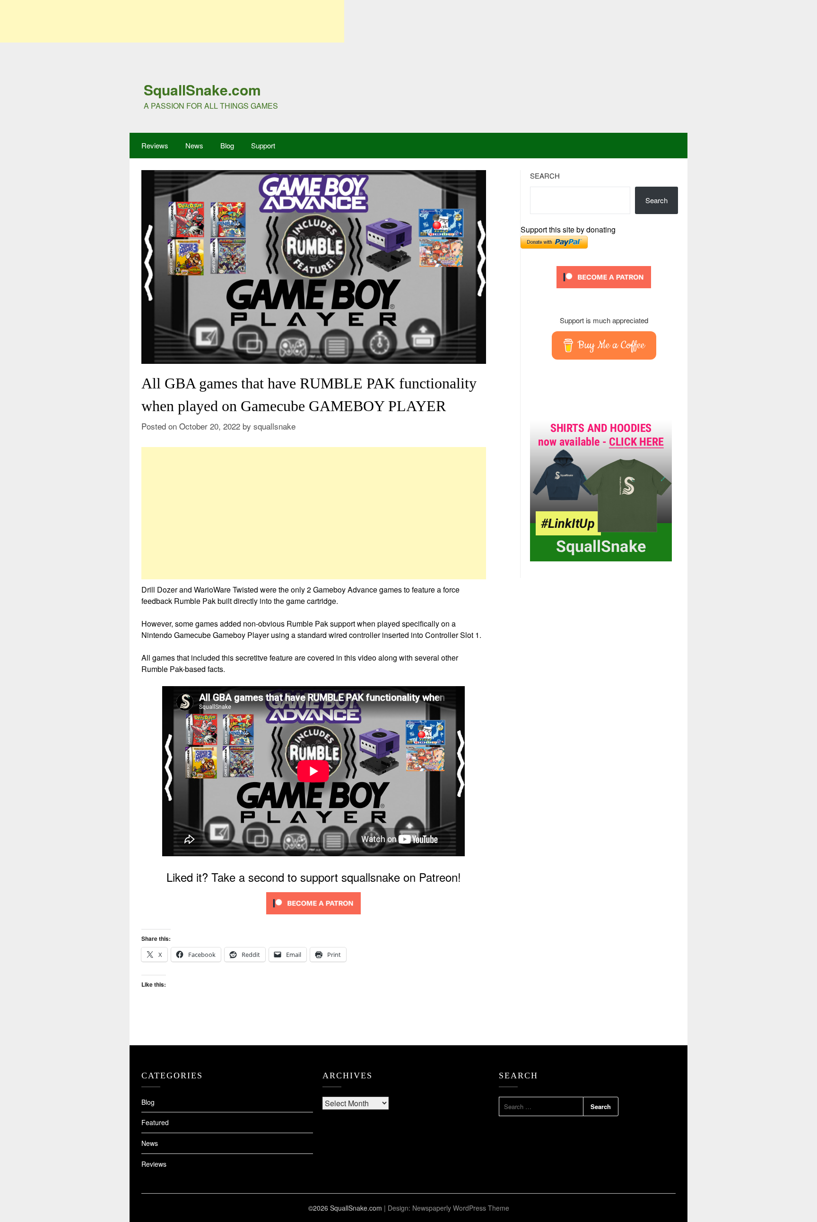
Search (545, 176)
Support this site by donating (568, 229)
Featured (155, 1122)
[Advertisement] (172, 21)
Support (263, 145)
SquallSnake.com (202, 89)
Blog (227, 145)
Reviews (154, 145)
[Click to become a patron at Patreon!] (313, 916)
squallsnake (274, 426)
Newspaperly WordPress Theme (460, 1208)
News (194, 145)
